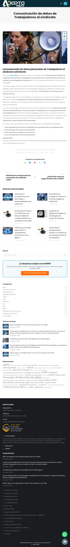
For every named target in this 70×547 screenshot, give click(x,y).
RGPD (54, 380)
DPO (32, 370)
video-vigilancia (36, 387)
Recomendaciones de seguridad (14, 380)
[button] (64, 534)
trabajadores (42, 385)
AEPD (6, 365)
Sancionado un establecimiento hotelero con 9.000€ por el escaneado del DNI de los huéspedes (58, 233)
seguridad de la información (10, 385)
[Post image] (8, 197)
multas (51, 375)
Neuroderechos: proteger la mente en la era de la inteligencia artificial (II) (57, 198)
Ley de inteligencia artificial (13, 518)
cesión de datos (23, 152)
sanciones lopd (22, 382)
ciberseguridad (9, 368)
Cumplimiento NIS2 (11, 503)
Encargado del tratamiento (13, 373)
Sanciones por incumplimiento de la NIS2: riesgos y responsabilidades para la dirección (23, 199)
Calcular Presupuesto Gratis (35, 273)
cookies (19, 368)
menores (44, 375)
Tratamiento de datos (14, 387)
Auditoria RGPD (9, 509)
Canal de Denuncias (11, 500)
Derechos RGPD (7, 370)
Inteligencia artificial (32, 373)
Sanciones (8, 382)
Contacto (8, 534)
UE (27, 387)
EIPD (35, 370)
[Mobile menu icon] (65, 3)
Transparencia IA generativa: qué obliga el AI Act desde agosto (30, 339)
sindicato (51, 152)
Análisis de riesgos (15, 365)
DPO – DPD (8, 506)
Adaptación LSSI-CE (11, 496)
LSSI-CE (21, 375)
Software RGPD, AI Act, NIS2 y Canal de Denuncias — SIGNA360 (24, 515)
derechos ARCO (57, 368)
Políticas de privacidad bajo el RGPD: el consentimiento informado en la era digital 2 (23, 233)
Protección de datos (33, 152)
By (36, 150)
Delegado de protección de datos (43, 368)
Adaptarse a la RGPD (11, 493)
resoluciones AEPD (43, 152)
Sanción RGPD (50, 383)
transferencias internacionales (56, 385)
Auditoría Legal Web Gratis (13, 524)
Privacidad (9, 378)
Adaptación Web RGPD (12, 512)
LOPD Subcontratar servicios (11, 375)
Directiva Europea (21, 370)
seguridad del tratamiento (28, 385)
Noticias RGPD (9, 521)
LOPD (5, 33)
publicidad (46, 378)
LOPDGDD (53, 373)
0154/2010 (14, 75)
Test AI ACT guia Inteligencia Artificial (16, 528)
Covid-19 (24, 368)
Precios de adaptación (12, 531)
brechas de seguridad (29, 365)
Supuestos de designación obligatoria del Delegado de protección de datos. (57, 214)
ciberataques (54, 365)
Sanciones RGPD (37, 383)
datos (30, 367)
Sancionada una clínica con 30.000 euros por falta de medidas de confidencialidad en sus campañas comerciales (23, 216)
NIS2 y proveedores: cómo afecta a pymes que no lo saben (29, 325)
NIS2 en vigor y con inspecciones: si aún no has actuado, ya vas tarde (32, 353)
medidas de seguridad (33, 375)
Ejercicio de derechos (42, 370)
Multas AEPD (60, 375)
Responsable (44, 380)
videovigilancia (48, 387)
